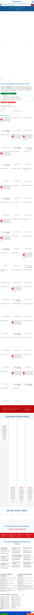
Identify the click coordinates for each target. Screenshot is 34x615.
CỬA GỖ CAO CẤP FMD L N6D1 (5, 130)
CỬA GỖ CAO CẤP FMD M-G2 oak (17, 300)
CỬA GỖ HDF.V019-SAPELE (6, 299)
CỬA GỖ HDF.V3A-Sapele (17, 130)
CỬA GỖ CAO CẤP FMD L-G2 (17, 367)
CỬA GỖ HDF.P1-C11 (6, 265)
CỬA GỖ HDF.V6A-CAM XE (6, 316)
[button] (1, 2)
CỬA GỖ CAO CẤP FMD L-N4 (6, 248)
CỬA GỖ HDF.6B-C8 (17, 265)
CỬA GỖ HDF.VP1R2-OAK (28, 350)
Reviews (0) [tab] (13, 106)
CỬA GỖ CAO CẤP (21, 7)
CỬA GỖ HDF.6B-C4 (17, 248)
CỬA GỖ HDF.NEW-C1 (6, 181)
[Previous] (2, 45)
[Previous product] (18, 9)
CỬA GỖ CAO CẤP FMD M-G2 (17, 333)
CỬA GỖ (14, 7)
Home (11, 7)
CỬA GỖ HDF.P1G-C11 (28, 367)
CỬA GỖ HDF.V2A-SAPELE (17, 181)
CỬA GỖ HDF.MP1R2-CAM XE (28, 316)
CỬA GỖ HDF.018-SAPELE (28, 248)
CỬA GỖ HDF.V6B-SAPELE (28, 282)
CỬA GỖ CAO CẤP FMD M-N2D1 (17, 147)
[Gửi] (32, 5)
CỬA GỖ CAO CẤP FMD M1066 (5, 198)
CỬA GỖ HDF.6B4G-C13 (17, 164)
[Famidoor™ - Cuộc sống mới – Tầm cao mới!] (17, 2)
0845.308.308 (29, 566)
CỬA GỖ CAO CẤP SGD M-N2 (6, 164)
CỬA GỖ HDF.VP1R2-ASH (28, 130)
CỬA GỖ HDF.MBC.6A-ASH (6, 350)
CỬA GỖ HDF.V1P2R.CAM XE (28, 198)
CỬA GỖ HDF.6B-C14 (6, 333)
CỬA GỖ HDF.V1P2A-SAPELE (17, 350)
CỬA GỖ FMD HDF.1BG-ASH (28, 181)
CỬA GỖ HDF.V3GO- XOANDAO (5, 282)
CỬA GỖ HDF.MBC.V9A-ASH (28, 333)
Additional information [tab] (6, 106)
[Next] (31, 45)
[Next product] (16, 9)
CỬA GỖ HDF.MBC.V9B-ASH (17, 316)
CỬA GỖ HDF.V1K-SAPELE (6, 147)
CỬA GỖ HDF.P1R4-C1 (17, 198)
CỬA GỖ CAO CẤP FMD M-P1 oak (28, 148)
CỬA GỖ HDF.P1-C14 (28, 164)
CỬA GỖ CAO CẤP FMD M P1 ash (28, 266)
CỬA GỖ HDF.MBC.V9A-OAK (17, 282)
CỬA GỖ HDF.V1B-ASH (28, 299)
